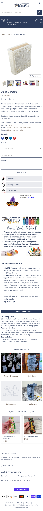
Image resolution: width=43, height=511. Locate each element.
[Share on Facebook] (2, 138)
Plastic (10, 125)
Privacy (28, 503)
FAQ (22, 503)
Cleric (20, 130)
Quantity (4, 160)
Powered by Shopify (21, 507)
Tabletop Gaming (26, 128)
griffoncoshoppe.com (24, 480)
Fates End (6, 95)
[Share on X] (6, 138)
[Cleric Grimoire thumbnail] (4, 83)
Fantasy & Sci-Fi (12, 128)
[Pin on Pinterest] (14, 138)
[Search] (39, 12)
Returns (34, 503)
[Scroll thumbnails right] (40, 83)
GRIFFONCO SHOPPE (12, 503)
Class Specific (12, 130)
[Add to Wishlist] (18, 418)
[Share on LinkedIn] (10, 138)
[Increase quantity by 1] (18, 165)
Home (3, 35)
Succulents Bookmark (31, 436)
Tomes (9, 35)
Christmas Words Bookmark (9, 437)
